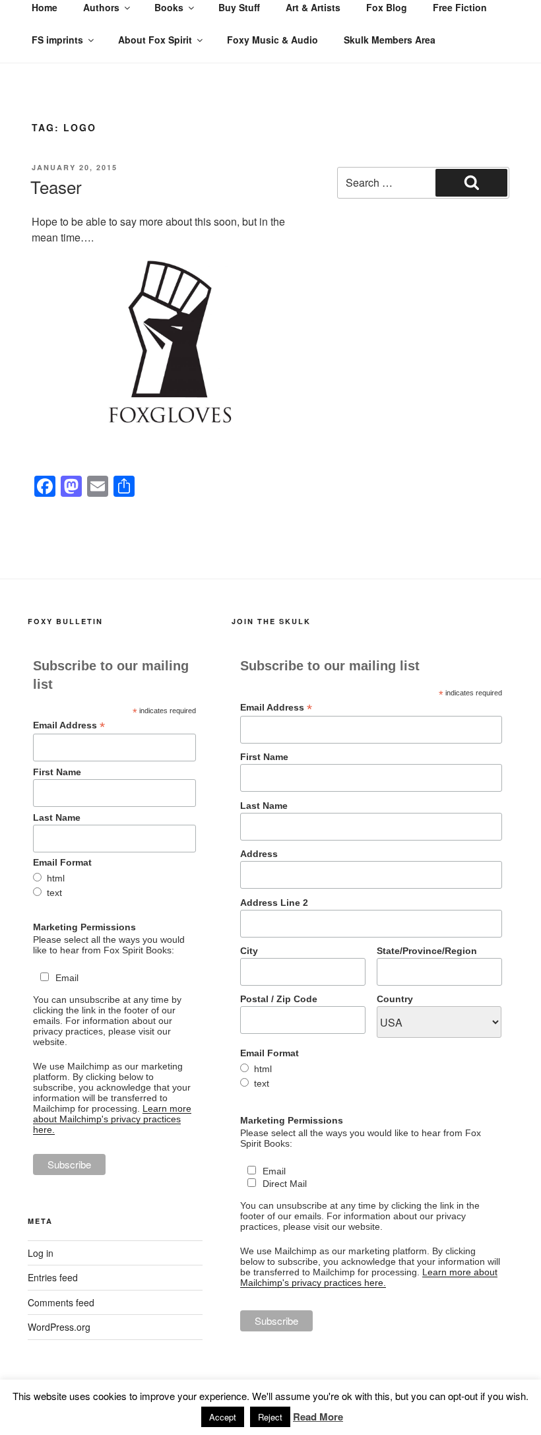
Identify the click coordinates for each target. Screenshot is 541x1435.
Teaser (56, 186)
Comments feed (61, 1302)
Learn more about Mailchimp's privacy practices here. (112, 1119)
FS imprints (57, 39)
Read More (318, 1416)
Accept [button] (222, 1417)
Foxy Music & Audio (272, 39)
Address (259, 853)
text (54, 892)
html (56, 878)
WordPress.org (59, 1326)
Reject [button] (270, 1417)
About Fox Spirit (155, 39)
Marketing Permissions (84, 927)
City (249, 950)
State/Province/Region (427, 950)
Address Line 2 (274, 902)
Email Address (69, 725)
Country (395, 999)
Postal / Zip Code (278, 999)
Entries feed (53, 1277)
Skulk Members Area (389, 39)
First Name (57, 772)
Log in (40, 1253)
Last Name (56, 817)
